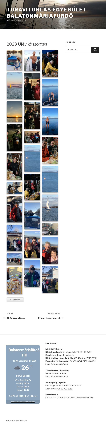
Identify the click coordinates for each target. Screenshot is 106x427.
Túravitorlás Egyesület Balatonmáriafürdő (47, 13)
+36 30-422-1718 (64, 389)
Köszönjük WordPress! (16, 420)
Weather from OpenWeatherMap (23, 402)
